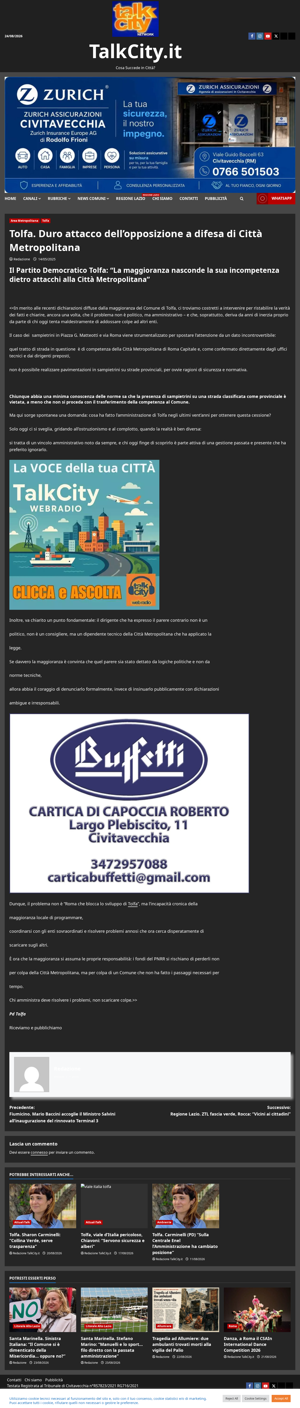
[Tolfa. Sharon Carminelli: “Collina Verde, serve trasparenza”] (42, 1206)
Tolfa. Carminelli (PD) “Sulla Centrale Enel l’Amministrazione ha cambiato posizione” (185, 1243)
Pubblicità (216, 198)
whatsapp (282, 198)
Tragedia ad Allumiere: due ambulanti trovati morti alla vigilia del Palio (181, 1344)
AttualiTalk (22, 1222)
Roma (233, 1326)
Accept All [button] (281, 1398)
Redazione (22, 259)
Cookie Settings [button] (255, 1398)
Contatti (189, 198)
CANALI (30, 198)
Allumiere (164, 1326)
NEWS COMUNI (91, 198)
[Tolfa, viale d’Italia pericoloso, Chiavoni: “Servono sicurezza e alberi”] (114, 1206)
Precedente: (62, 1114)
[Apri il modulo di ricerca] (242, 198)
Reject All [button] (231, 1398)
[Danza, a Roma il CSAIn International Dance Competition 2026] (257, 1310)
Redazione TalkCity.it (26, 1253)
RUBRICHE (57, 198)
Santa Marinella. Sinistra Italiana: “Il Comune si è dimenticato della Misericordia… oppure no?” (37, 1347)
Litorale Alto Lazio (27, 1326)
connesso (39, 1152)
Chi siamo (162, 198)
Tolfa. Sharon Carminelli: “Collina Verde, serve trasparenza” (34, 1240)
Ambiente (164, 1222)
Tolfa (45, 221)
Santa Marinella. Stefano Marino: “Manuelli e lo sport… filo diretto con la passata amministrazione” (112, 1347)
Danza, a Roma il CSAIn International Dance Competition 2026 (248, 1344)
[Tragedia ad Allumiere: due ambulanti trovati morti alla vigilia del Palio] (185, 1310)
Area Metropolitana (24, 221)
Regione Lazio (132, 197)
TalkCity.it (135, 51)
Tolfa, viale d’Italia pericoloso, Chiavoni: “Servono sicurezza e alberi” (113, 1240)
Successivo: (230, 1111)
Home (10, 198)
